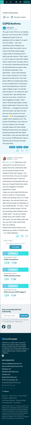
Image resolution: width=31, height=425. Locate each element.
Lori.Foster (9, 157)
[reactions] (17, 150)
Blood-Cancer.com (8, 388)
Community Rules (7, 402)
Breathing (12, 147)
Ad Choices (17, 402)
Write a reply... (8, 240)
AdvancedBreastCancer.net (12, 363)
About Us (5, 396)
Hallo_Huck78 (10, 27)
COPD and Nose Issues (12, 276)
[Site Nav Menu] (7, 2)
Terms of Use (18, 321)
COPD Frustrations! (11, 259)
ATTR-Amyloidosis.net (10, 380)
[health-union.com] (9, 339)
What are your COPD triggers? (15, 292)
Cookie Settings (21, 400)
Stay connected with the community (11, 311)
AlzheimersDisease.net (10, 372)
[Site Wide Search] (10, 2)
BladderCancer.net (8, 385)
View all (6, 391)
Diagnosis (19, 147)
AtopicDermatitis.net (9, 377)
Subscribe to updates (20, 17)
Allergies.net (6, 369)
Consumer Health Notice (9, 398)
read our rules (13, 243)
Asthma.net (6, 374)
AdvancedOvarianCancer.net (12, 366)
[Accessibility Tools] (16, 2)
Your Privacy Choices (8, 400)
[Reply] (22, 150)
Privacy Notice (9, 321)
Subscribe (27, 2)
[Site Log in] (20, 2)
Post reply (15, 247)
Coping (26, 147)
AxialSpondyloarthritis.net (11, 382)
